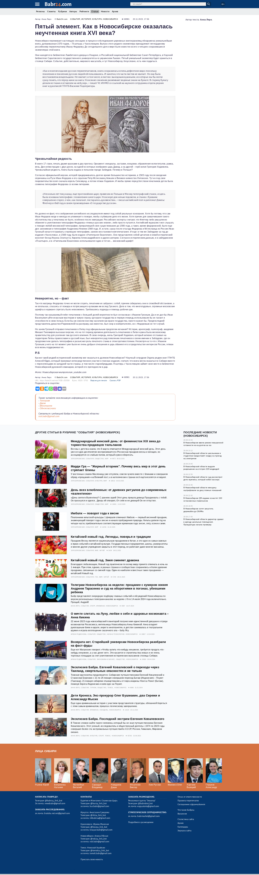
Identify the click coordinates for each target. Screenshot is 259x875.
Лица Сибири (46, 751)
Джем (43, 403)
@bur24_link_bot (99, 803)
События (75, 19)
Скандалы (104, 710)
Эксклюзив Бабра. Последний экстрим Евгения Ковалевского (117, 719)
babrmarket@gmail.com (148, 816)
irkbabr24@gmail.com (100, 818)
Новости (105, 11)
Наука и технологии (116, 634)
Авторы (73, 11)
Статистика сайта (186, 819)
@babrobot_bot (145, 803)
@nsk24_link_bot (99, 839)
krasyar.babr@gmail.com (101, 830)
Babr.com (58, 4)
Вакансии (182, 814)
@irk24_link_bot (98, 815)
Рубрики (62, 11)
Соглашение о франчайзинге (191, 804)
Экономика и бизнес (106, 659)
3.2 (51, 870)
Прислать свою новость (92, 859)
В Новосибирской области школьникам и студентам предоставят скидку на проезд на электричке (202, 456)
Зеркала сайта (184, 831)
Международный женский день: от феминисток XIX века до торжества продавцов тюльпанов (115, 443)
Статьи (94, 11)
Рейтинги (84, 11)
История (86, 19)
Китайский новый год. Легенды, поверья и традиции (111, 536)
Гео (96, 577)
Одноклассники (48, 408)
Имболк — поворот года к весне (95, 513)
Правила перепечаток (188, 801)
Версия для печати (99, 380)
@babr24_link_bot (53, 801)
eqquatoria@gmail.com (148, 806)
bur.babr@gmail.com (99, 806)
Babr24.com (62, 19)
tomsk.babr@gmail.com (100, 853)
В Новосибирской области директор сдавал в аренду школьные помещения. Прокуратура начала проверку (203, 522)
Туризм (93, 687)
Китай (102, 550)
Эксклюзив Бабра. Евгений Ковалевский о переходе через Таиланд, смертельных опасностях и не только (115, 669)
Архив (115, 11)
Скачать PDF (115, 380)
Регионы (40, 11)
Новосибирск (110, 19)
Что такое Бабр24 (186, 810)
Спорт (92, 606)
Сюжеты (51, 11)
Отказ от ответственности (190, 797)
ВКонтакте (46, 406)
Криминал (100, 606)
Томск (110, 687)
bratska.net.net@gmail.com (57, 813)
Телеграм (45, 400)
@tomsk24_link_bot (100, 850)
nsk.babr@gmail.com (48, 416)
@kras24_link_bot (99, 827)
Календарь (183, 827)
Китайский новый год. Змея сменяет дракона (105, 560)
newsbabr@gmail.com (55, 803)
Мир (106, 458)
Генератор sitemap (96, 870)
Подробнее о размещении (140, 822)
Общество (99, 458)
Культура (97, 19)
